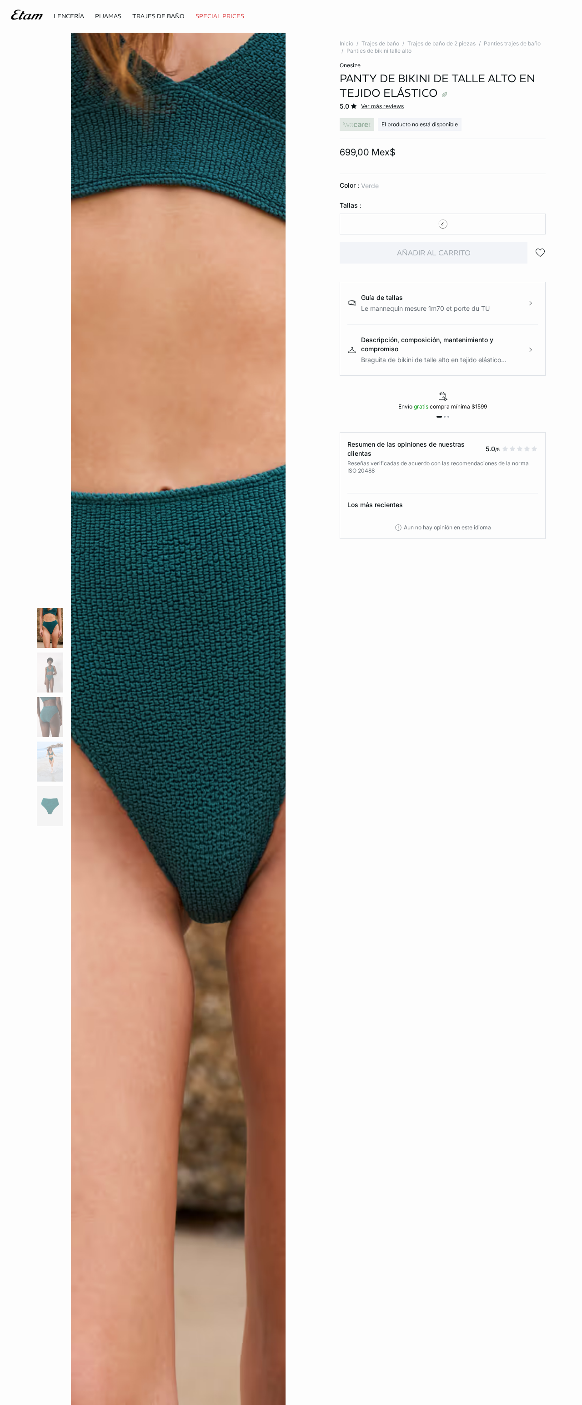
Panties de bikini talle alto (378, 50)
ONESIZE (350, 65)
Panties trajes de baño (512, 43)
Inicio (346, 43)
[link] (220, 16)
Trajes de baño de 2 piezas (441, 43)
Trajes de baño (380, 43)
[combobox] (443, 224)
